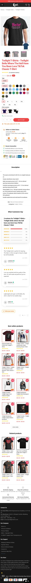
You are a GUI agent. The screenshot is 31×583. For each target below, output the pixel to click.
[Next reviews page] (27, 315)
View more (15, 427)
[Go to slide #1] (7, 54)
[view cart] (29, 5)
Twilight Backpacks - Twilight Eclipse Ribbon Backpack (7, 418)
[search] (26, 5)
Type (3, 78)
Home (2, 9)
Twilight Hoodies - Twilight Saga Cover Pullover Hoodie (7, 394)
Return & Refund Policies (7, 547)
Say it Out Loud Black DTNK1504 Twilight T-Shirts (21, 452)
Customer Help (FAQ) (6, 551)
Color (3, 83)
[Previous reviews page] (20, 315)
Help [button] (28, 581)
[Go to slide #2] (15, 54)
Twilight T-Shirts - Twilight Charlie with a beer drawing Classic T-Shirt (22, 345)
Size (3, 99)
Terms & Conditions (6, 528)
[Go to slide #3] (24, 54)
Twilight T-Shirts (19, 9)
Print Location (5, 107)
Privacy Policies (5, 530)
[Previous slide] (3, 31)
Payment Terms (5, 544)
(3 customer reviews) (14, 72)
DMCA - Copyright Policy (7, 533)
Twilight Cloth (10, 9)
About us (3, 526)
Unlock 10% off (3, 576)
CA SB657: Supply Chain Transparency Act (11, 535)
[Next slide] (28, 31)
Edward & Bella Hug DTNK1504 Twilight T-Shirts (7, 345)
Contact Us (4, 549)
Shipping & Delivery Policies (7, 542)
